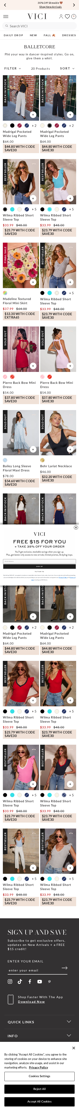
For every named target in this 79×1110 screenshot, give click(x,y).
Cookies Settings (39, 1076)
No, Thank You (39, 571)
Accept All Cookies (39, 1101)
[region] (39, 1076)
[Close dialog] (76, 527)
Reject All (39, 1089)
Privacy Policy (38, 1067)
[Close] (74, 1048)
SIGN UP (39, 566)
